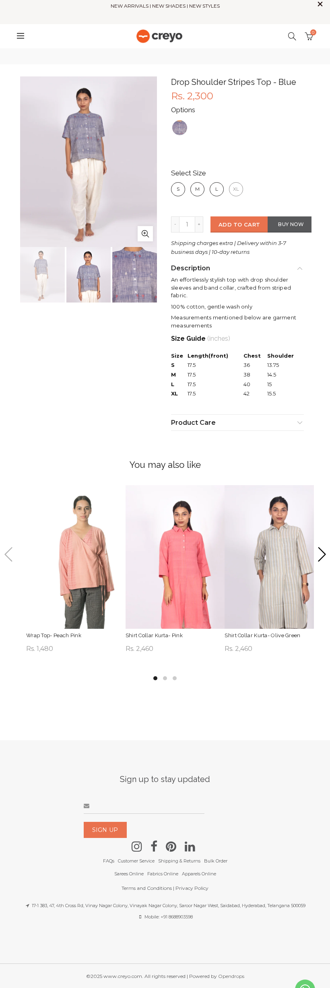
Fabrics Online (162, 874)
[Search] (292, 36)
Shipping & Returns (179, 861)
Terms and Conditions (147, 888)
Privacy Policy (191, 888)
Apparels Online (199, 874)
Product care (193, 422)
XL (236, 189)
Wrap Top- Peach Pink (53, 635)
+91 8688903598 (177, 917)
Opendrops (231, 976)
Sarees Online (129, 874)
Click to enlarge (145, 233)
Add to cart (239, 224)
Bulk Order (215, 861)
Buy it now (289, 225)
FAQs (108, 861)
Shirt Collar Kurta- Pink (154, 635)
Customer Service (136, 861)
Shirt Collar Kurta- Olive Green (262, 635)
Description (190, 268)
